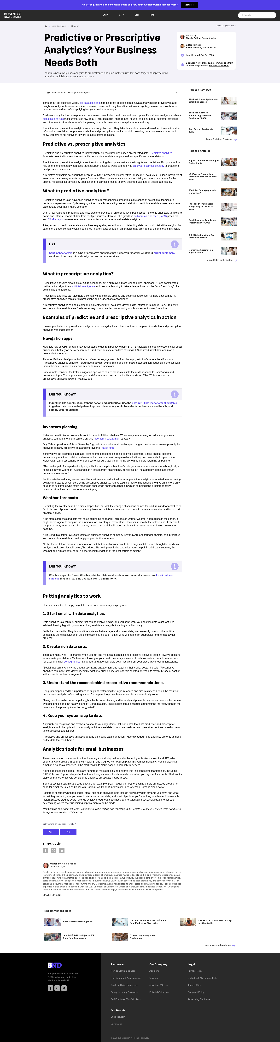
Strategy (75, 26)
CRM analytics (56, 219)
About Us (154, 971)
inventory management (107, 438)
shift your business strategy (148, 165)
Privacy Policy (195, 971)
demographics (72, 661)
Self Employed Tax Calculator (126, 999)
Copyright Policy (196, 992)
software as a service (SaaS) (150, 216)
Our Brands (118, 1010)
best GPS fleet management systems (154, 403)
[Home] (15, 15)
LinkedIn (57, 895)
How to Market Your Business (126, 978)
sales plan (108, 447)
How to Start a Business (123, 971)
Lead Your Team (59, 26)
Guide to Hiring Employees (124, 985)
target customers (164, 253)
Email (46, 895)
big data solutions (90, 102)
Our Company (158, 964)
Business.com (118, 1016)
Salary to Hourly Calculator (124, 992)
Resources (118, 964)
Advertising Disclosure (199, 999)
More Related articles (219, 260)
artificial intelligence (83, 286)
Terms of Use (194, 985)
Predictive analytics (161, 153)
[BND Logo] (61, 966)
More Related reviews (219, 139)
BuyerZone (116, 1024)
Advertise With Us (158, 985)
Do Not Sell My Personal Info (202, 978)
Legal (191, 964)
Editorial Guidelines (219, 65)
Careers (153, 978)
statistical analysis (53, 118)
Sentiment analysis (60, 253)
